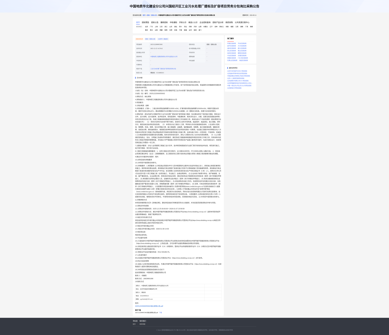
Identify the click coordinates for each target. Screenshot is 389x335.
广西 (246, 26)
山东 (170, 26)
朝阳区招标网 (242, 53)
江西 (236, 26)
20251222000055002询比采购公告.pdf (149, 306)
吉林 (216, 26)
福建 (232, 26)
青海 (175, 30)
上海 (156, 26)
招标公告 (154, 22)
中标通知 (173, 22)
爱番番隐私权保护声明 (226, 330)
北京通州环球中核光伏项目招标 (237, 73)
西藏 (161, 30)
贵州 (151, 30)
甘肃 (170, 30)
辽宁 (211, 26)
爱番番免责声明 (202, 330)
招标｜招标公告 (152, 15)
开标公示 (182, 22)
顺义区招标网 (242, 48)
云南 (156, 30)
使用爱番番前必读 (167, 330)
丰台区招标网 (231, 55)
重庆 (146, 30)
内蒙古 (205, 26)
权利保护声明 (213, 330)
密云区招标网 (242, 50)
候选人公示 (193, 22)
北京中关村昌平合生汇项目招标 (237, 71)
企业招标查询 (205, 22)
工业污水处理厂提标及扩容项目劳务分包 (163, 68)
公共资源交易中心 (242, 22)
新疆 (185, 30)
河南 (190, 26)
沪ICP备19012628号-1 (180, 330)
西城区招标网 (231, 58)
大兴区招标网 (242, 46)
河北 (185, 26)
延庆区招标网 (231, 53)
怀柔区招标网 (231, 43)
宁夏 (180, 30)
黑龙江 (221, 26)
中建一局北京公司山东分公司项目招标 (239, 85)
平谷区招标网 (242, 43)
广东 (151, 26)
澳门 (200, 30)
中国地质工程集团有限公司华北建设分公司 (163, 56)
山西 (200, 26)
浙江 (166, 26)
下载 (160, 312)
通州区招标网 (231, 48)
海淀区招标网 (243, 60)
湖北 (175, 26)
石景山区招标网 (232, 60)
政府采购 (229, 22)
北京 (146, 26)
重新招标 (164, 22)
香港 (195, 30)
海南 (251, 26)
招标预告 (145, 22)
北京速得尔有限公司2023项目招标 (238, 81)
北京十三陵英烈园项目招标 (235, 78)
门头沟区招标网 (243, 58)
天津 (195, 26)
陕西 (166, 30)
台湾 (190, 30)
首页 (144, 15)
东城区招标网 (242, 55)
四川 (180, 26)
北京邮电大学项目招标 (234, 88)
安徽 (227, 26)
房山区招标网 (231, 50)
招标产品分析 (218, 22)
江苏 (161, 26)
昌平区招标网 (231, 46)
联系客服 (142, 324)
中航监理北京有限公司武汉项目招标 (238, 76)
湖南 (241, 26)
